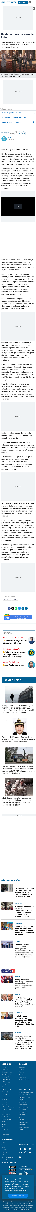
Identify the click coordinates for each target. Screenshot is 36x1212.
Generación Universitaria (23, 1106)
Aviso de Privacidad (18, 1190)
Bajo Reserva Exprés (11, 649)
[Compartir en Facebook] (9, 608)
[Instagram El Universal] (25, 1152)
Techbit (4, 1124)
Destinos (4, 1132)
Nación (4, 1067)
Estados (4, 1094)
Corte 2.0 (5, 1069)
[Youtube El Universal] (20, 1152)
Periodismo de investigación (6, 1076)
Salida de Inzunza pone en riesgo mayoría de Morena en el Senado (14, 654)
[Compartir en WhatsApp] (16, 608)
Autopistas (5, 1134)
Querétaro (22, 1077)
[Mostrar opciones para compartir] (34, 8)
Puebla (21, 1072)
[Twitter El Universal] (30, 1149)
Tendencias (5, 1117)
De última (5, 1129)
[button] (23, 2)
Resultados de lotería (24, 1128)
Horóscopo (23, 1124)
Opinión (7, 633)
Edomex (22, 1067)
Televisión (5, 133)
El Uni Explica (6, 1079)
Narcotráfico (6, 1097)
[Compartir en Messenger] (19, 608)
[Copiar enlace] (23, 608)
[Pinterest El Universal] (30, 1152)
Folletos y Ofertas (25, 1094)
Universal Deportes (8, 1107)
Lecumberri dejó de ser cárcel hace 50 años (14, 641)
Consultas (5, 1137)
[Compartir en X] (12, 608)
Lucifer (6, 599)
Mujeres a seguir (7, 1072)
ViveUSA (22, 1117)
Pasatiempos (23, 1122)
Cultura (4, 1112)
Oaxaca (21, 1069)
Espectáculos (6, 1109)
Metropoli (5, 1092)
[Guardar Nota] (26, 608)
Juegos (21, 1119)
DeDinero (22, 1114)
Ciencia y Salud (7, 1119)
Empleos (22, 1099)
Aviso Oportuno (24, 1097)
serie (14, 599)
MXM (3, 1122)
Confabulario (6, 1114)
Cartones (5, 1102)
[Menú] (34, 2)
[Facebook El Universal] (25, 1149)
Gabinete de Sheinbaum (6, 1083)
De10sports (23, 1112)
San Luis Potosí (24, 1079)
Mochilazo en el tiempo (13, 637)
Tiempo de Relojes (8, 1157)
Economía (5, 1104)
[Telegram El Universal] (20, 1149)
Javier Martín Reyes (11, 662)
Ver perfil (11, 140)
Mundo (4, 1087)
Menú (3, 1127)
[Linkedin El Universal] (20, 1157)
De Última (5, 1150)
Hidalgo (21, 1074)
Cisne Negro (6, 1160)
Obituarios (22, 1102)
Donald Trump (6, 1089)
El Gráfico (22, 1109)
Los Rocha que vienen (15, 665)
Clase (3, 1142)
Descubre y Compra (26, 1092)
